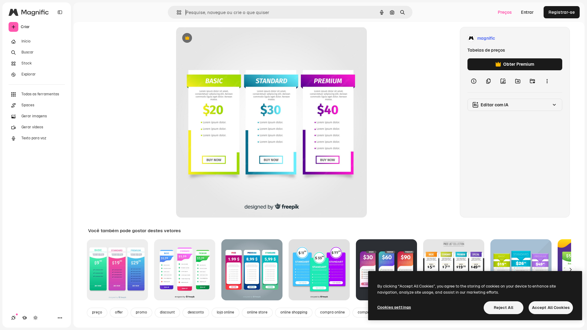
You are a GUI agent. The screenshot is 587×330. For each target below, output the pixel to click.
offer (119, 312)
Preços (505, 12)
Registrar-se (561, 12)
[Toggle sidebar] (60, 12)
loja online (225, 312)
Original (215, 38)
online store (257, 312)
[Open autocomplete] (176, 12)
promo (141, 312)
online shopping (293, 312)
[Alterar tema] (35, 318)
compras (365, 312)
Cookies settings (394, 307)
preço (97, 312)
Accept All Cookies (551, 307)
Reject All (503, 307)
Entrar (527, 12)
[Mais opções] (547, 81)
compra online (332, 312)
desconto (196, 312)
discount (167, 312)
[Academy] (24, 318)
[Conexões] (13, 318)
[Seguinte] (570, 269)
